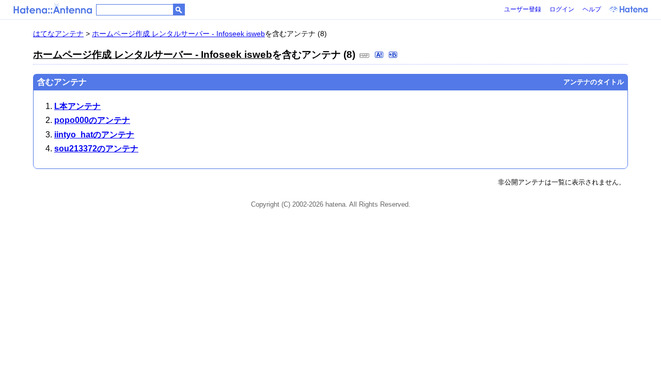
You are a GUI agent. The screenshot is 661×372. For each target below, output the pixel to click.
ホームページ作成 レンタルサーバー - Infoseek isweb (178, 33)
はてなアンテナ (58, 33)
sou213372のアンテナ (96, 148)
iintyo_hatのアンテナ (94, 134)
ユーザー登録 (522, 9)
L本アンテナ (77, 106)
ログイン (561, 9)
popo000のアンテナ (92, 120)
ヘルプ (592, 9)
